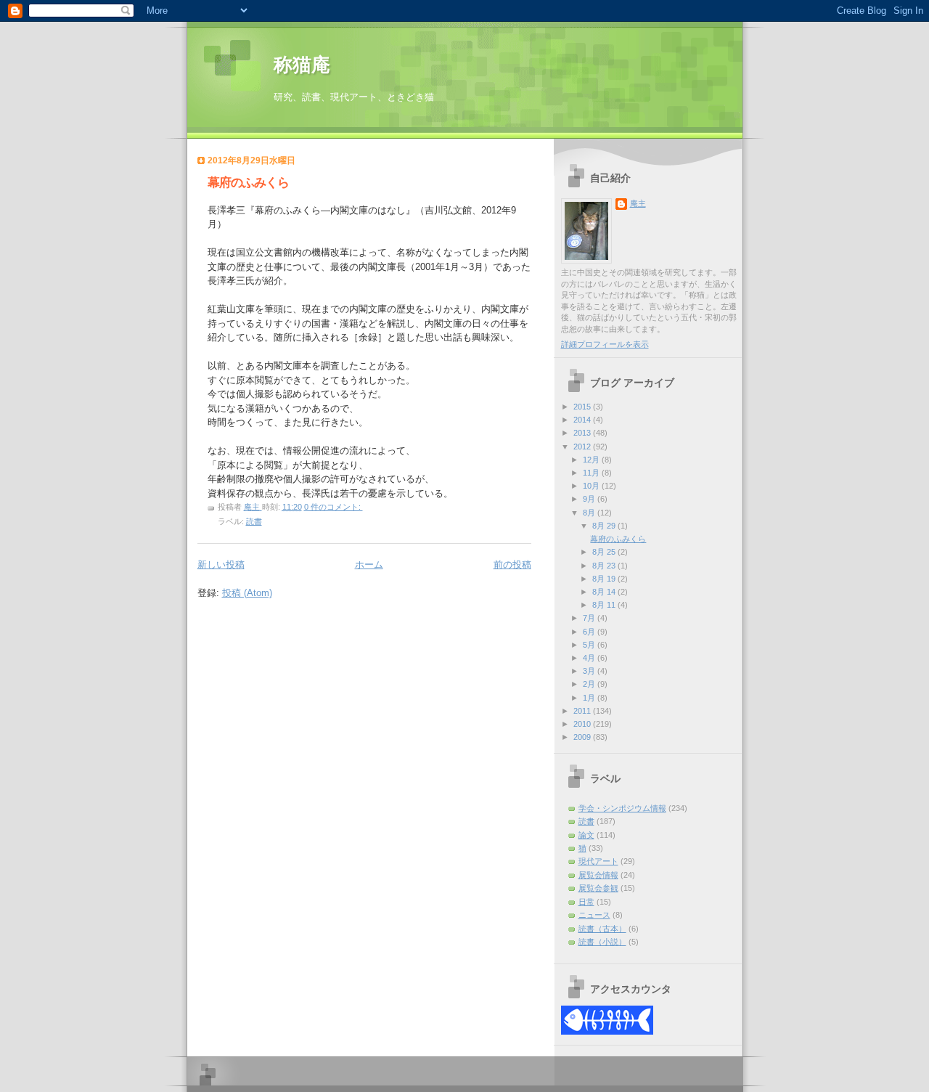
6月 (590, 631)
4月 (590, 657)
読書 (254, 521)
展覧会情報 (598, 875)
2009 (583, 737)
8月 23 (605, 565)
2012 (583, 446)
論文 (586, 835)
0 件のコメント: (333, 506)
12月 (592, 459)
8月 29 (605, 525)
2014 (583, 419)
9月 (590, 498)
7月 (590, 618)
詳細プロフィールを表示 (605, 344)
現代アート (598, 861)
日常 (586, 901)
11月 (592, 472)
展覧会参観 (598, 888)
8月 (590, 512)
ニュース (594, 914)
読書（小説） (602, 941)
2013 (583, 432)
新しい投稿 (221, 564)
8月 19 (605, 578)
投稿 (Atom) (247, 592)
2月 (590, 684)
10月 (592, 485)
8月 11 (605, 604)
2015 (583, 406)
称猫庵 (302, 65)
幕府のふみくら (248, 183)
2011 (583, 710)
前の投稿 (512, 564)
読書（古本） (602, 928)
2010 (583, 724)
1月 (590, 697)
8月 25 (605, 551)
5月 (590, 644)
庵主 (638, 203)
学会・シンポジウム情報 (622, 808)
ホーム (369, 564)
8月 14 (605, 591)
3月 (590, 671)
